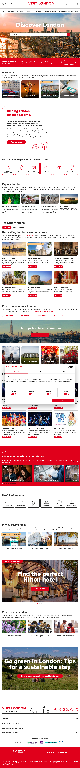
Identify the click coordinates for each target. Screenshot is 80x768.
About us (14, 757)
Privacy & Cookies (73, 757)
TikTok (55, 709)
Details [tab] (40, 371)
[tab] (6, 227)
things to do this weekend (44, 311)
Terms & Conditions (60, 757)
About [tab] (63, 371)
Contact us (4, 757)
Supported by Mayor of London (57, 751)
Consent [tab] (16, 371)
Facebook (76, 709)
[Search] (77, 3)
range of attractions (27, 235)
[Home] (3, 11)
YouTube (59, 709)
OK (63, 400)
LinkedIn (67, 709)
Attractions (7, 227)
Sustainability (37, 757)
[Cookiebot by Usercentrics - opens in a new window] (67, 366)
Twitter (72, 709)
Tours (14, 227)
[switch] (31, 394)
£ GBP (13, 4)
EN (5, 4)
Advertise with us (25, 757)
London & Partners (19, 751)
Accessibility (48, 757)
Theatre (21, 227)
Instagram (63, 709)
